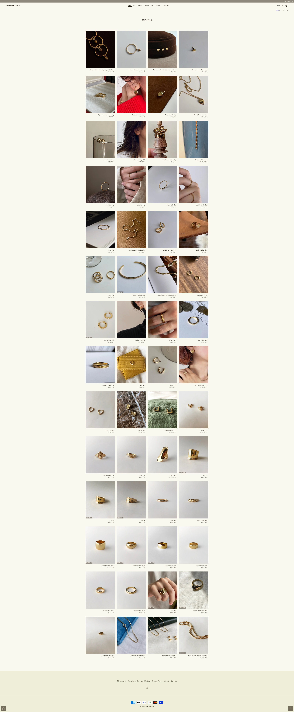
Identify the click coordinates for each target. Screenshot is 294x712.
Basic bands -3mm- (139, 610)
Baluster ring (141, 205)
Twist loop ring (109, 205)
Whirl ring (142, 475)
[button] (131, 6)
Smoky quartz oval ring (200, 610)
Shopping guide (133, 681)
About (166, 681)
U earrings (173, 385)
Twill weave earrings (200, 385)
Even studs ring (171, 205)
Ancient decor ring (108, 385)
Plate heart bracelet (201, 160)
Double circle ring (201, 205)
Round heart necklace (200, 115)
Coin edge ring (202, 340)
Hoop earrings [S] (202, 295)
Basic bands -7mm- (201, 565)
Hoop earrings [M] (108, 340)
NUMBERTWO (150, 706)
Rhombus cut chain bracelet (136, 250)
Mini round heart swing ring (136, 69)
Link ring (173, 610)
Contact (174, 681)
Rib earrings (141, 430)
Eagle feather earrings (169, 250)
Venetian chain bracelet (138, 655)
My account (121, 681)
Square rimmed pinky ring (106, 115)
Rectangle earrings (108, 160)
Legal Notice (145, 681)
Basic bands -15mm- (108, 565)
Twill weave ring (109, 475)
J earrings (204, 430)
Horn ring (111, 295)
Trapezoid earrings (170, 430)
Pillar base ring (171, 340)
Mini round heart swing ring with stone (102, 69)
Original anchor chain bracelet (167, 295)
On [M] (112, 520)
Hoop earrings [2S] (139, 160)
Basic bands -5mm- (108, 610)
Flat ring (111, 250)
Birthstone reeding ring (169, 160)
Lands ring (173, 520)
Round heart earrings (138, 115)
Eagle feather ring (201, 250)
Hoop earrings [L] (139, 340)
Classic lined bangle (139, 295)
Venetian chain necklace (168, 655)
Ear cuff (142, 385)
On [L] (205, 475)
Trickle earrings (109, 430)
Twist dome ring (202, 520)
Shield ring (173, 475)
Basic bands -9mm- (170, 565)
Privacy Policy (157, 681)
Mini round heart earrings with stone (164, 69)
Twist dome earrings (107, 655)
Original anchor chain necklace (197, 655)
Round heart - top (170, 115)
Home (278, 10)
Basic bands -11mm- (139, 565)
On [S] (143, 520)
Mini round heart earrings (199, 69)
